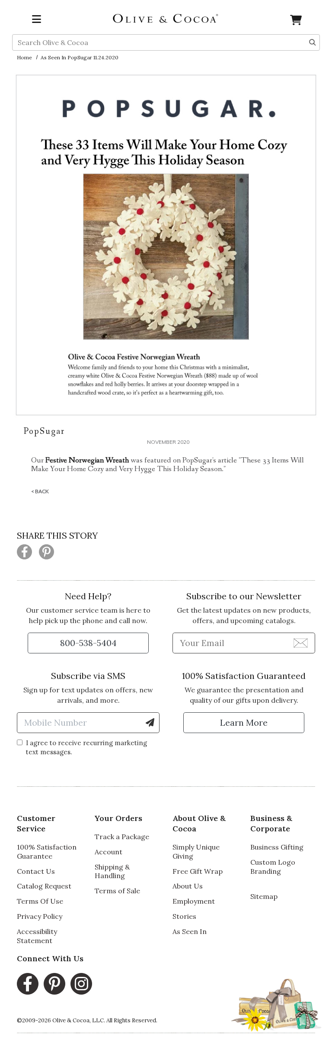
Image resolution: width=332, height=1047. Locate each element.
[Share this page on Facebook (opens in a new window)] (24, 551)
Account (108, 851)
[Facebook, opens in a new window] (27, 984)
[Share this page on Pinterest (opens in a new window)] (46, 551)
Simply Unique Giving (196, 851)
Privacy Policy (39, 916)
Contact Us (36, 871)
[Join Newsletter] (300, 643)
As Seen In (189, 931)
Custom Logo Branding (272, 867)
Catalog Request (44, 886)
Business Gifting (276, 847)
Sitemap (264, 896)
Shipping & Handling (112, 871)
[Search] (312, 41)
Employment (193, 901)
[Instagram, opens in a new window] (81, 984)
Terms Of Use (40, 901)
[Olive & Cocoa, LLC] (166, 18)
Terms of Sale (117, 890)
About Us (187, 886)
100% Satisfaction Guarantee (47, 851)
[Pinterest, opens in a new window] (54, 984)
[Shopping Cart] (296, 22)
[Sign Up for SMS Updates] (150, 722)
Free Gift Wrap (197, 871)
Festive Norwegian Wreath (87, 460)
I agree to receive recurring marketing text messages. (86, 747)
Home (24, 57)
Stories (184, 916)
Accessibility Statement (37, 936)
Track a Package (122, 836)
